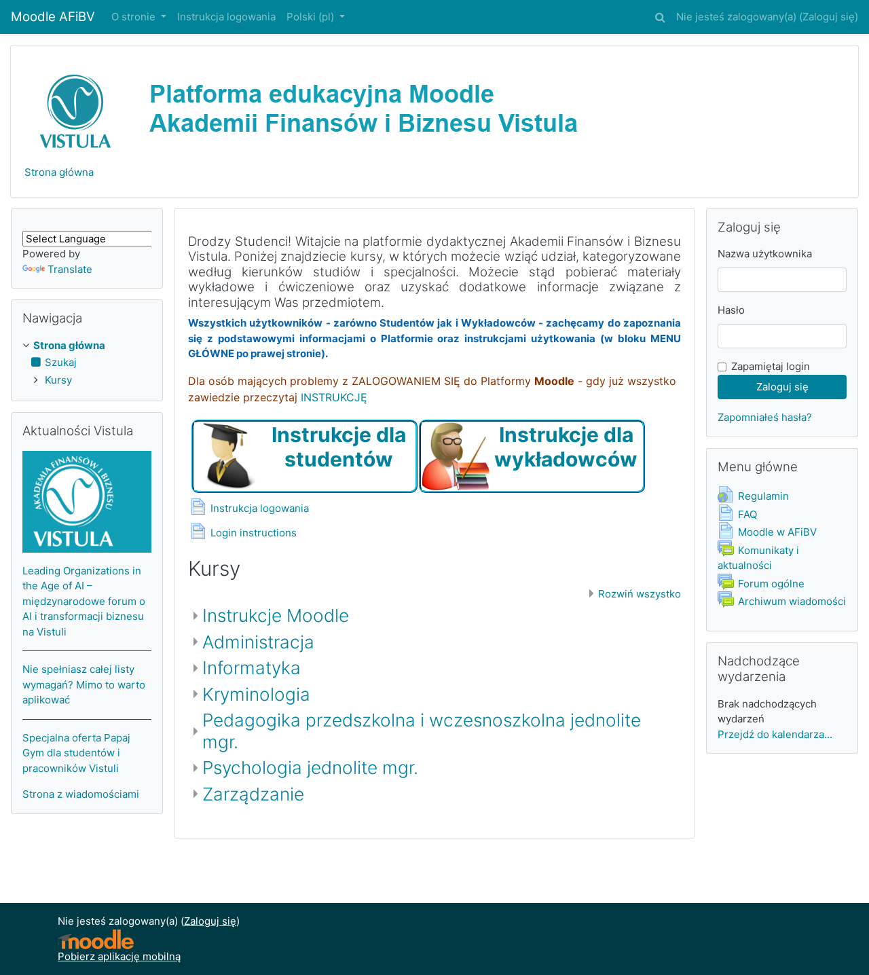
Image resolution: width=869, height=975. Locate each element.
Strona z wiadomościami (80, 794)
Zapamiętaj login (770, 366)
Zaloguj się (828, 16)
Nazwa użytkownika (765, 253)
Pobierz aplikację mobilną (119, 956)
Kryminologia (256, 694)
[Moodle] (96, 939)
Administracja (258, 641)
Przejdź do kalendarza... (775, 734)
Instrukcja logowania (226, 16)
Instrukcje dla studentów (339, 446)
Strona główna (59, 172)
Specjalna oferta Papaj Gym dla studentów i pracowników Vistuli (76, 753)
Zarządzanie (253, 794)
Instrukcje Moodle (275, 615)
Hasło (731, 309)
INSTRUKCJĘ (334, 397)
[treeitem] (86, 346)
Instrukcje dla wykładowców (565, 446)
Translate (70, 269)
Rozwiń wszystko (639, 593)
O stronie (134, 16)
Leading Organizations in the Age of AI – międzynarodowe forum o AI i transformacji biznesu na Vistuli (83, 601)
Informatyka (251, 667)
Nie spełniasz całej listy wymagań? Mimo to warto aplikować (83, 684)
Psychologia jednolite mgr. (310, 767)
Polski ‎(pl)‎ (311, 16)
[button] (659, 15)
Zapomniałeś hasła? (765, 417)
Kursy (58, 379)
